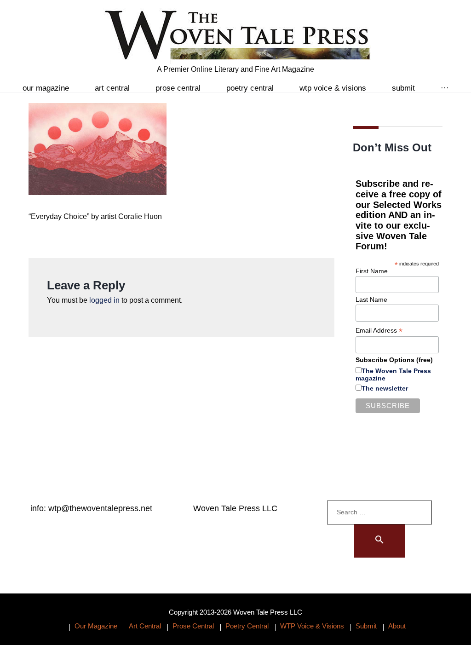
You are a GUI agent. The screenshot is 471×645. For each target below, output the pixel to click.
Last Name (371, 299)
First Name (372, 271)
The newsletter (385, 388)
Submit (403, 88)
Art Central (112, 88)
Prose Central (178, 88)
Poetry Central (250, 88)
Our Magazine (46, 88)
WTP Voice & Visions (332, 88)
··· (445, 88)
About (397, 626)
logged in (104, 300)
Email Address (379, 330)
